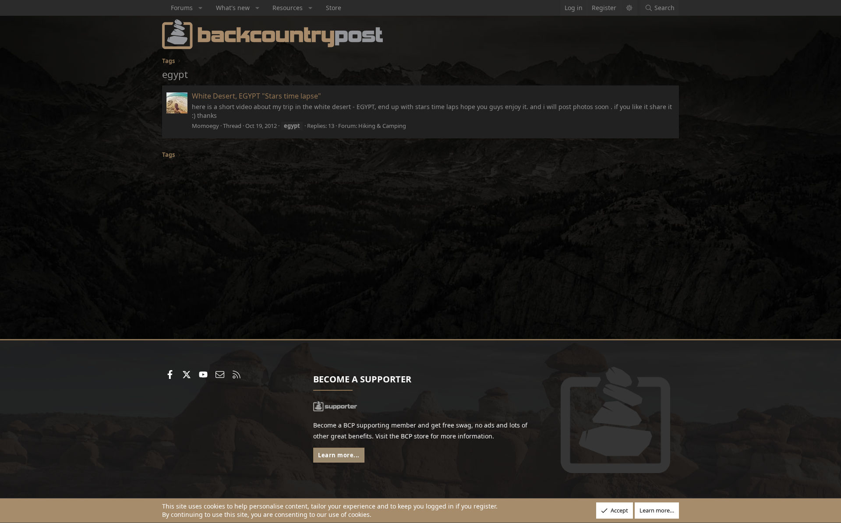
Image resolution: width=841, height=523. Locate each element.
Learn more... (339, 455)
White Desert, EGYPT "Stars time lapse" (256, 96)
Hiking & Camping (382, 126)
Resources (287, 8)
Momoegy (205, 126)
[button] (200, 8)
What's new (233, 8)
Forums (182, 8)
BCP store (415, 436)
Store (333, 8)
